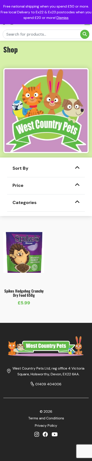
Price (18, 185)
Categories (25, 202)
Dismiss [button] (62, 17)
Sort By (20, 168)
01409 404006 (48, 384)
